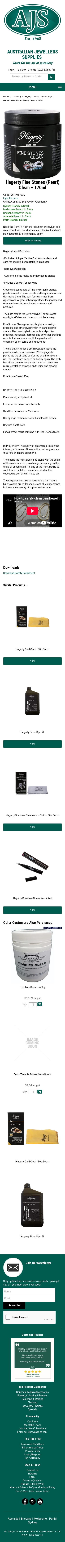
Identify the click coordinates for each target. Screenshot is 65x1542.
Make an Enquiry (33, 241)
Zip (26, 1458)
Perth (52, 1518)
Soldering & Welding (32, 1399)
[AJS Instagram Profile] (32, 1501)
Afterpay (35, 1458)
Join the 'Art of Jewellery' (32, 1428)
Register (21, 70)
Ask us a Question (32, 1480)
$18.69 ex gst (32, 998)
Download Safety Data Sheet (19, 573)
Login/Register (32, 1454)
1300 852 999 (36, 1484)
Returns (32, 1473)
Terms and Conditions (33, 1444)
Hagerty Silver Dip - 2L (32, 732)
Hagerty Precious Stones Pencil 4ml (32, 898)
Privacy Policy (32, 1451)
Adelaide (13, 1518)
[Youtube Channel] (40, 1501)
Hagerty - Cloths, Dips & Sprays (38, 96)
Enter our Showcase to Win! (32, 1432)
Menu (33, 87)
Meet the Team (32, 1425)
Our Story (32, 1421)
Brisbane (26, 1518)
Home (6, 96)
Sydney (32, 1522)
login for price (10, 198)
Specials (32, 1409)
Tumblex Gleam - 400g (32, 987)
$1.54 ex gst (32, 1085)
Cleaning (17, 96)
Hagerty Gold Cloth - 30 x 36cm (32, 649)
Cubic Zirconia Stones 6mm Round (32, 1074)
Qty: (25, 1004)
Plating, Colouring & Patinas (32, 1395)
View (32, 661)
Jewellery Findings (33, 1406)
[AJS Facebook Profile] (25, 1501)
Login (11, 70)
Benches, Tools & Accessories (32, 1392)
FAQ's (32, 1477)
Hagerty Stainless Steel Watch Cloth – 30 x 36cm (32, 815)
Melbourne (40, 1518)
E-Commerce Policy (32, 1447)
